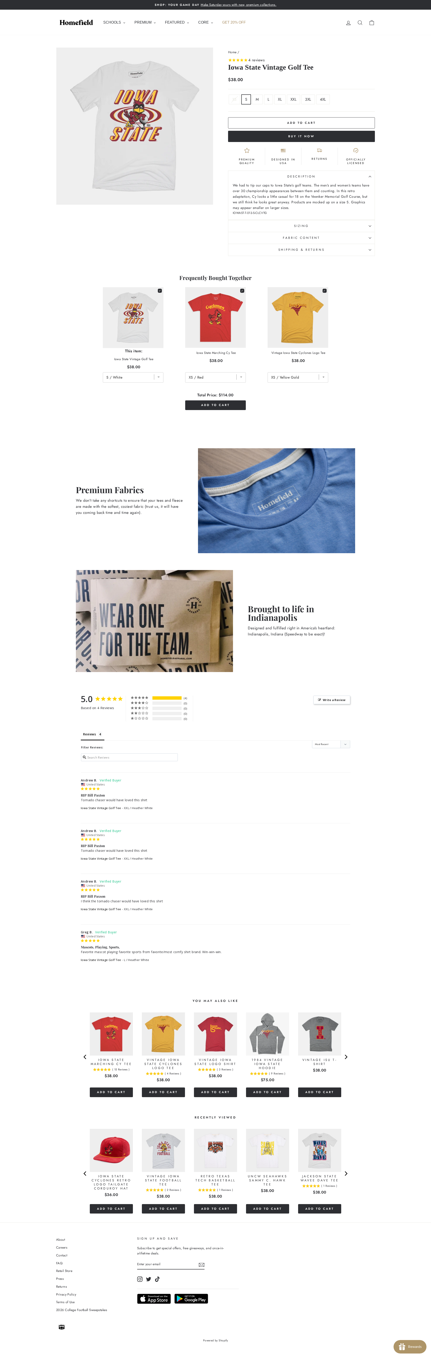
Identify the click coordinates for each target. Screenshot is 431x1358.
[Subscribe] (202, 1264)
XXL (293, 99)
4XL (323, 99)
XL (280, 99)
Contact (61, 1255)
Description (301, 176)
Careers (61, 1247)
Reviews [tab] (89, 734)
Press (60, 1278)
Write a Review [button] (334, 700)
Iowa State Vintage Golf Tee (101, 808)
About (60, 1239)
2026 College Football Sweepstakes (81, 1310)
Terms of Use (65, 1302)
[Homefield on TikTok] (157, 1279)
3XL (308, 99)
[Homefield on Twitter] (148, 1279)
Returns (61, 1286)
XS (234, 99)
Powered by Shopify (215, 1340)
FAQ (59, 1263)
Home (232, 52)
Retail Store (64, 1271)
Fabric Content (301, 237)
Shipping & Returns (301, 249)
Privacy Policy (66, 1294)
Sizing (301, 226)
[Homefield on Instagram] (140, 1279)
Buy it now (301, 136)
